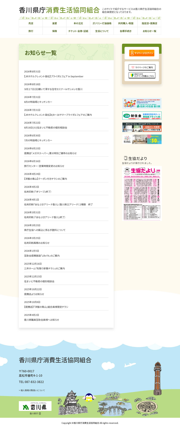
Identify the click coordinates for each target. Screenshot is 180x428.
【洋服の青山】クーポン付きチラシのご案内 (45, 178)
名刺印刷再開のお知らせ (36, 242)
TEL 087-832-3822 (31, 381)
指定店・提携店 (149, 23)
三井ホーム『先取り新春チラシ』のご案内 (44, 268)
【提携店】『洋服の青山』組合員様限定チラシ (46, 306)
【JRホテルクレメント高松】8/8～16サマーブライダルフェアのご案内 (59, 114)
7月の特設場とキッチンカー (38, 140)
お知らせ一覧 (149, 31)
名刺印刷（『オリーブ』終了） (38, 191)
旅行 (30, 31)
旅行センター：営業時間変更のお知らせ (44, 166)
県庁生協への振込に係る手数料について (45, 230)
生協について (102, 31)
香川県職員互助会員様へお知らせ (41, 319)
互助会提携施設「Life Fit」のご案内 (42, 255)
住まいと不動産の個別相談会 (39, 281)
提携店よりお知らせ (34, 294)
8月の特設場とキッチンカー (38, 101)
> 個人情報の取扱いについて (32, 390)
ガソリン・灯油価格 (102, 23)
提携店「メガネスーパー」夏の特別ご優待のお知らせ (50, 153)
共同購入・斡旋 (125, 23)
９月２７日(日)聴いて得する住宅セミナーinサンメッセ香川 (53, 89)
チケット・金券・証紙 (78, 31)
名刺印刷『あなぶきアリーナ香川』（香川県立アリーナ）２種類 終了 (58, 204)
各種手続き (126, 31)
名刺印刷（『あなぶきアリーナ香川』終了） (45, 217)
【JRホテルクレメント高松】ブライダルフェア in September (53, 76)
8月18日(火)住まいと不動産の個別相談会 (45, 127)
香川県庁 (59, 9)
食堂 (54, 23)
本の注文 (78, 23)
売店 (30, 23)
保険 (54, 31)
